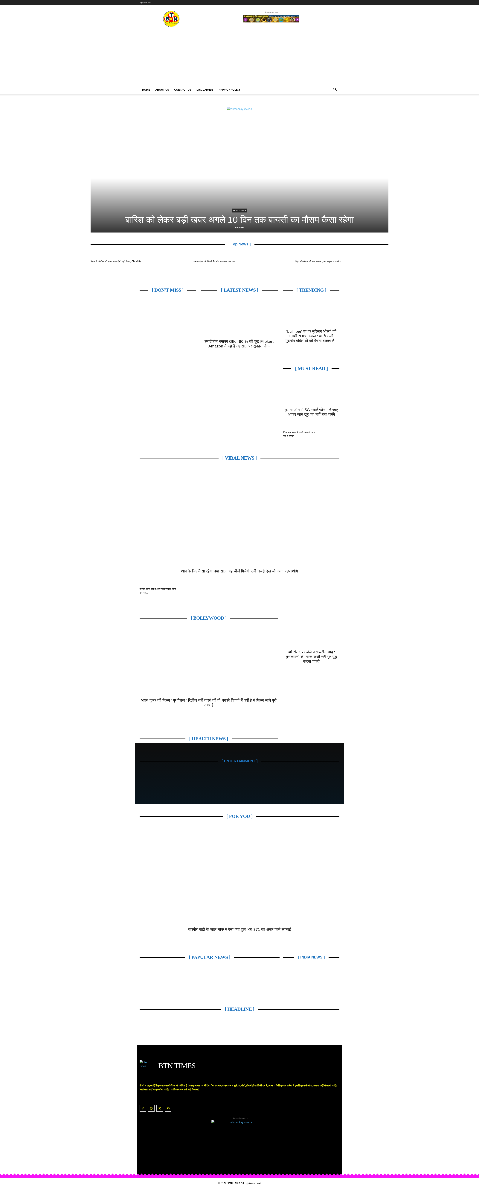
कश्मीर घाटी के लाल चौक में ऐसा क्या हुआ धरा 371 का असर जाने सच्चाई (239, 929)
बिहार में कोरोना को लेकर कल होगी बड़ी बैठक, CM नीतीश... (117, 261)
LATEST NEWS (249, 210)
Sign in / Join (145, 2)
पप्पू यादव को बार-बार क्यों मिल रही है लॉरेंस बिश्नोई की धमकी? (248, 220)
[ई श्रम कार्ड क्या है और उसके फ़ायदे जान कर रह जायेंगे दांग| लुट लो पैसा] (190, 593)
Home (146, 89)
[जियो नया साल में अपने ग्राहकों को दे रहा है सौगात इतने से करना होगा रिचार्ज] (330, 437)
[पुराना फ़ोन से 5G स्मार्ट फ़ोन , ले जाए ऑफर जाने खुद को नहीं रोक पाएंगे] (311, 391)
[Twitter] (159, 1108)
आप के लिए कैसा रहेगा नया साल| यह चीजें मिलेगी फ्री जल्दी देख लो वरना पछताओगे (239, 571)
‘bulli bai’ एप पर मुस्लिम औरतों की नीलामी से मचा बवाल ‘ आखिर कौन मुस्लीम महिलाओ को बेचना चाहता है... (311, 336)
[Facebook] (143, 1108)
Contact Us (182, 89)
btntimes (248, 227)
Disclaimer (204, 89)
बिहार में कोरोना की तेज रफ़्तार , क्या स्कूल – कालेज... (319, 261)
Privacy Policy (229, 89)
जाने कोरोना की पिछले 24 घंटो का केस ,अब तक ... (215, 261)
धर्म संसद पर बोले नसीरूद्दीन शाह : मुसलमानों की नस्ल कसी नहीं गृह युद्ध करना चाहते (311, 656)
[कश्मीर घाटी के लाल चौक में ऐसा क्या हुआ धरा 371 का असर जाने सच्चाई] (239, 875)
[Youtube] (168, 1108)
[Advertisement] (239, 57)
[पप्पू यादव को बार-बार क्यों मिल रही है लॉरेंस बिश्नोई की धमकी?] (249, 178)
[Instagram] (151, 1108)
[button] (334, 89)
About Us (162, 89)
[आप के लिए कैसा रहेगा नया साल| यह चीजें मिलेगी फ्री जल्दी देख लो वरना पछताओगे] (239, 516)
